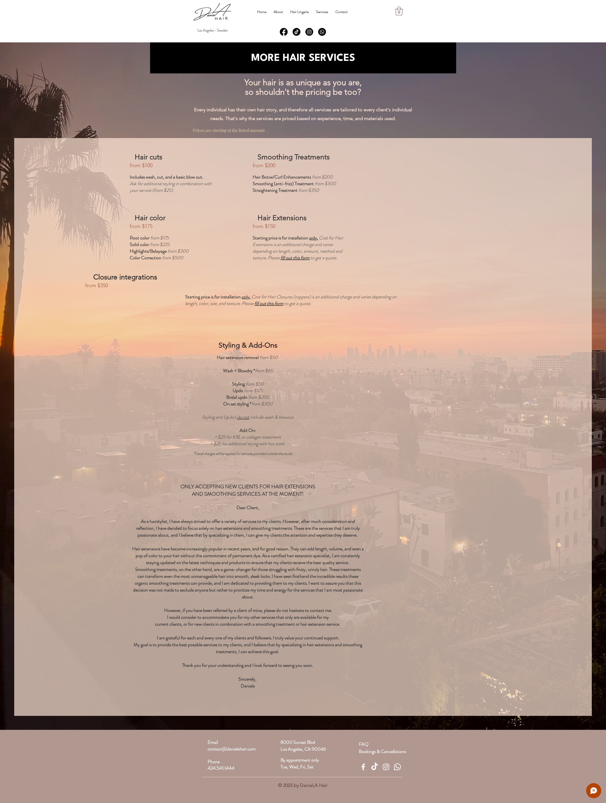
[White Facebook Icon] (363, 767)
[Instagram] (309, 32)
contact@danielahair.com (232, 748)
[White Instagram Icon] (386, 767)
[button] (278, 11)
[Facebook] (284, 32)
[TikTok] (296, 32)
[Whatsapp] (322, 32)
